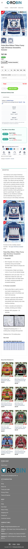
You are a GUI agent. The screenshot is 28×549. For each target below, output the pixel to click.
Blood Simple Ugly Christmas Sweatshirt (20, 404)
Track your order (5, 489)
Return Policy (4, 509)
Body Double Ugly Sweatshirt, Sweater (5, 380)
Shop (2, 483)
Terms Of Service (5, 495)
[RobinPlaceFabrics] (14, 2)
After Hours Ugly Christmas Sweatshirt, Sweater (6, 428)
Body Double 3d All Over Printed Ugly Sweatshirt (6, 404)
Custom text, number (6, 75)
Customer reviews (5, 518)
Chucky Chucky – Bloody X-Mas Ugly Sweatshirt (20, 428)
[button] (2, 2)
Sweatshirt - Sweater (16, 7)
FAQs (2, 504)
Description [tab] (5, 170)
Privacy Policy (5, 492)
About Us (3, 486)
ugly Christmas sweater (17, 246)
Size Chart (3, 507)
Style (2, 59)
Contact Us (4, 515)
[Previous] (3, 23)
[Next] (24, 23)
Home (6, 7)
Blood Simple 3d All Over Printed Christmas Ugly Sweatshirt (20, 381)
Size (2, 67)
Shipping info (4, 512)
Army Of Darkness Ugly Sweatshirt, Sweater (20, 452)
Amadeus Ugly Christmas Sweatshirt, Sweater (7, 452)
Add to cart (13, 88)
